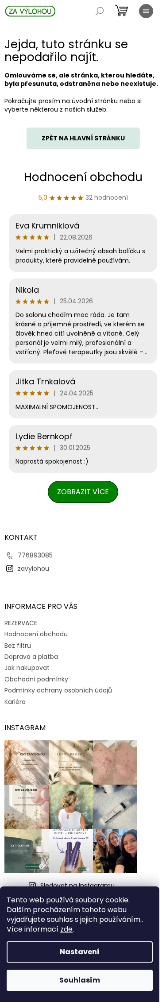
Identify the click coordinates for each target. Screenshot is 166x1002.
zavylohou (33, 568)
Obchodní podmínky (36, 679)
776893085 (35, 555)
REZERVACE (20, 623)
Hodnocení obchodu (83, 177)
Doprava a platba (31, 656)
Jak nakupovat (27, 667)
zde (66, 929)
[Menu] (146, 11)
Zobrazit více (83, 492)
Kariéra (15, 701)
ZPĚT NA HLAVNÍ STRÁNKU (83, 138)
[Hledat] (99, 11)
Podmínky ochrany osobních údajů (58, 690)
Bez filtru (17, 645)
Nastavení (80, 952)
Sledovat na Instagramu (77, 885)
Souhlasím (79, 980)
